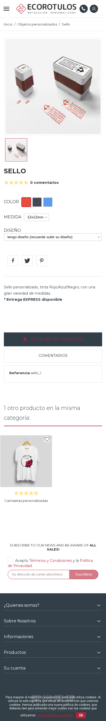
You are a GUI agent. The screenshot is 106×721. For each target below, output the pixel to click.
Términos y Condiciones (50, 560)
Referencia (19, 373)
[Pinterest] (41, 260)
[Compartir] (12, 260)
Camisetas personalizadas (26, 501)
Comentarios (53, 355)
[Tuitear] (27, 260)
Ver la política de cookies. (55, 715)
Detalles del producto (56, 339)
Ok (81, 715)
